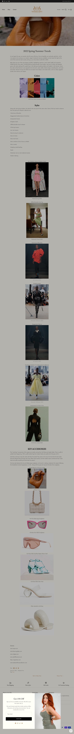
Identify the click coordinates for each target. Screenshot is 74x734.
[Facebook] (15, 723)
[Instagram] (17, 723)
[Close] (58, 695)
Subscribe (18, 719)
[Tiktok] (19, 723)
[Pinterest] (22, 723)
